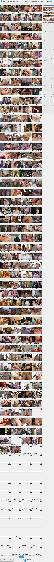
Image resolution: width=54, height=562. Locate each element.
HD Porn (34, 1)
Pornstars (23, 1)
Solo (49, 92)
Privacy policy (25, 561)
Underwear (48, 107)
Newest (14, 1)
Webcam (48, 110)
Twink (49, 105)
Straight (49, 94)
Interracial (49, 74)
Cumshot (49, 47)
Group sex (49, 69)
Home (8, 1)
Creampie (48, 45)
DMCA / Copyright (21, 561)
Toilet (48, 103)
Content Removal (32, 561)
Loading (20, 557)
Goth (48, 65)
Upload (42, 1)
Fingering (48, 56)
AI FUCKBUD (38, 1)
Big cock (49, 36)
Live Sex (26, 1)
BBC (49, 29)
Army (48, 24)
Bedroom (48, 33)
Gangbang (48, 60)
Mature (49, 80)
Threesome (49, 101)
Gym (48, 71)
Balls (48, 27)
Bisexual (48, 38)
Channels (20, 1)
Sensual (49, 89)
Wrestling (48, 112)
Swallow (48, 98)
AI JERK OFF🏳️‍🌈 (30, 1)
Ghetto (48, 62)
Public (48, 83)
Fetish (49, 54)
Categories (16, 1)
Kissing (49, 76)
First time (48, 58)
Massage (48, 78)
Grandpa (48, 67)
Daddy (49, 49)
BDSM (49, 31)
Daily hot (11, 1)
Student (48, 96)
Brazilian (48, 42)
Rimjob (48, 85)
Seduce (48, 87)
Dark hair (49, 51)
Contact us (29, 561)
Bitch (48, 40)
